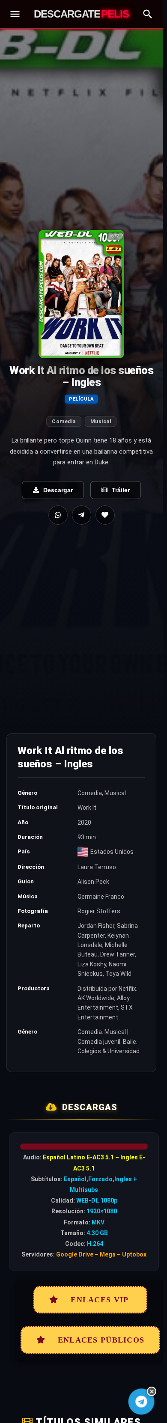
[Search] (147, 14)
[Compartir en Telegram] (81, 515)
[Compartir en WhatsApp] (58, 515)
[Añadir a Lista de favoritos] (105, 515)
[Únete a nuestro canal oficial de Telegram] (141, 1402)
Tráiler (121, 490)
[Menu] (15, 14)
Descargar (58, 490)
